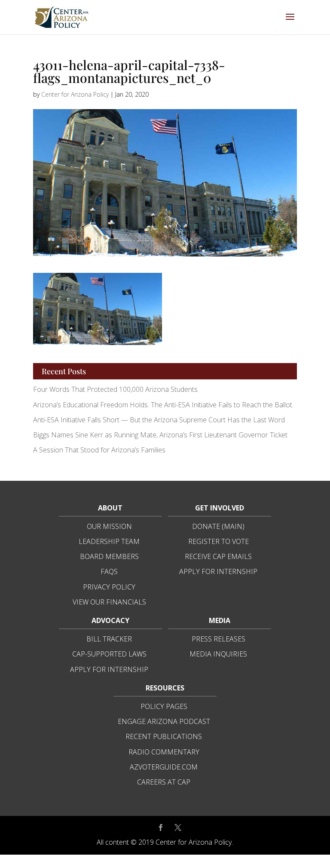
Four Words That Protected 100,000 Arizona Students (115, 389)
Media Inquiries (218, 654)
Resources (165, 688)
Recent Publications (163, 736)
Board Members (109, 556)
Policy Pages (164, 706)
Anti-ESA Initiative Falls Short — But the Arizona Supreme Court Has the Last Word (160, 419)
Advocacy (110, 620)
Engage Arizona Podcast (164, 721)
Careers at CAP (163, 782)
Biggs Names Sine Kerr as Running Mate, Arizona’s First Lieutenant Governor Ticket (160, 435)
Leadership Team (109, 541)
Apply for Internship (218, 571)
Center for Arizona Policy (75, 94)
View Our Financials (109, 602)
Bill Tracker (109, 639)
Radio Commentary (163, 752)
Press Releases (218, 639)
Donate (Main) (218, 526)
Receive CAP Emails (218, 556)
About (110, 508)
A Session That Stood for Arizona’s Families (100, 450)
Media (219, 620)
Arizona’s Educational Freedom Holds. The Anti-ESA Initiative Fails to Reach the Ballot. (163, 404)
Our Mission (109, 526)
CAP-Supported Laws (109, 654)
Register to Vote (218, 541)
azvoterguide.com (164, 767)
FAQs (109, 571)
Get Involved (219, 508)
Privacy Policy (109, 587)
